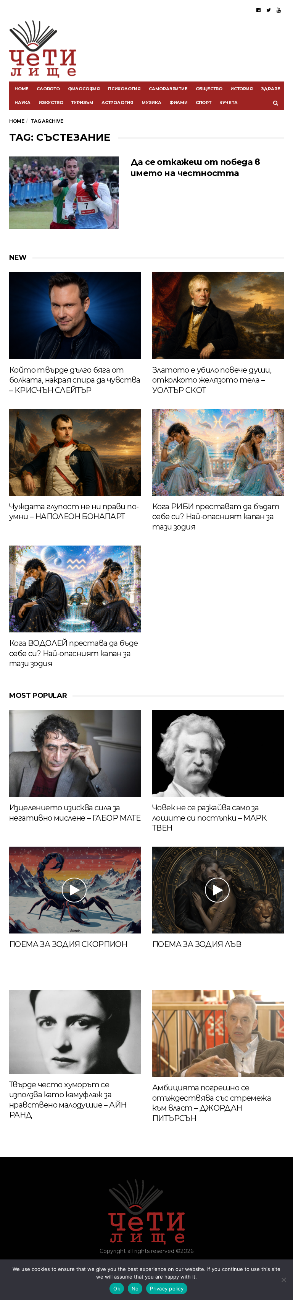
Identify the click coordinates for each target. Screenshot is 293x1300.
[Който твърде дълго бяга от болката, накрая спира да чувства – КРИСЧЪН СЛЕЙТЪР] (75, 315)
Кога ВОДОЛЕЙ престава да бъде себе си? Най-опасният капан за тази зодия (73, 653)
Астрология (117, 102)
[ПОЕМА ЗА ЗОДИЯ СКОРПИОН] (75, 890)
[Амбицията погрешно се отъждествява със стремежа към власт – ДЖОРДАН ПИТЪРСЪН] (218, 1033)
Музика (151, 102)
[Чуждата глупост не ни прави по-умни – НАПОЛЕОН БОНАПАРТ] (75, 452)
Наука (22, 102)
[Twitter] (268, 10)
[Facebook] (258, 10)
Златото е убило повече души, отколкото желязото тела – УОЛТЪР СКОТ (211, 380)
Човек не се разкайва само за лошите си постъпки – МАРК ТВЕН (209, 817)
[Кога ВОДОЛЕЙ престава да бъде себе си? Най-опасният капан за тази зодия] (75, 589)
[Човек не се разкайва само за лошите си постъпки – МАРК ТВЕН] (218, 753)
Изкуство (51, 102)
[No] (283, 1280)
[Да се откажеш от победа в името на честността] (64, 192)
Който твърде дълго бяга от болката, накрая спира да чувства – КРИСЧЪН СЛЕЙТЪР (74, 380)
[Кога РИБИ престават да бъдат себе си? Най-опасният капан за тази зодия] (218, 452)
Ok (116, 1288)
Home (21, 88)
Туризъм (82, 102)
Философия (84, 88)
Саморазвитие (168, 88)
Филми (178, 102)
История (241, 88)
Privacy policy (167, 1288)
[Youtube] (279, 10)
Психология (124, 88)
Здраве (270, 88)
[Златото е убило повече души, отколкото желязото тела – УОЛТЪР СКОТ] (218, 315)
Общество (209, 88)
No (135, 1288)
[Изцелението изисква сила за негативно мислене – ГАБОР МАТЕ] (75, 753)
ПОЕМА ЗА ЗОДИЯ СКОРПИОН (68, 944)
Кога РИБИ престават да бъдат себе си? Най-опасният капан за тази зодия (215, 516)
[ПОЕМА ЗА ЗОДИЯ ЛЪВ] (218, 890)
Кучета (228, 102)
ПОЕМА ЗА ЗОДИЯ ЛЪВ (196, 944)
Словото (48, 88)
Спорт (203, 102)
